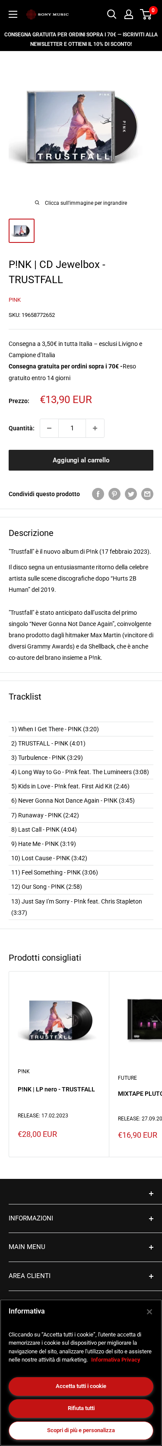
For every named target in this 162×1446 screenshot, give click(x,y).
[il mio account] (128, 14)
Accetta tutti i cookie (81, 1386)
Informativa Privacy (115, 1359)
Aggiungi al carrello (81, 460)
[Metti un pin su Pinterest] (114, 494)
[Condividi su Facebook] (98, 494)
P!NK (15, 300)
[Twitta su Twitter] (131, 494)
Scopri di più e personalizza (81, 1430)
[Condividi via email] (147, 494)
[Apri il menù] (13, 14)
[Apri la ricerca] (112, 14)
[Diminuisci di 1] (49, 428)
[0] (146, 14)
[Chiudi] (149, 1311)
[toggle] (81, 1193)
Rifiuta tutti (81, 1408)
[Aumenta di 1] (95, 428)
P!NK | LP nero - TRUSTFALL (56, 1089)
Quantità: (22, 428)
